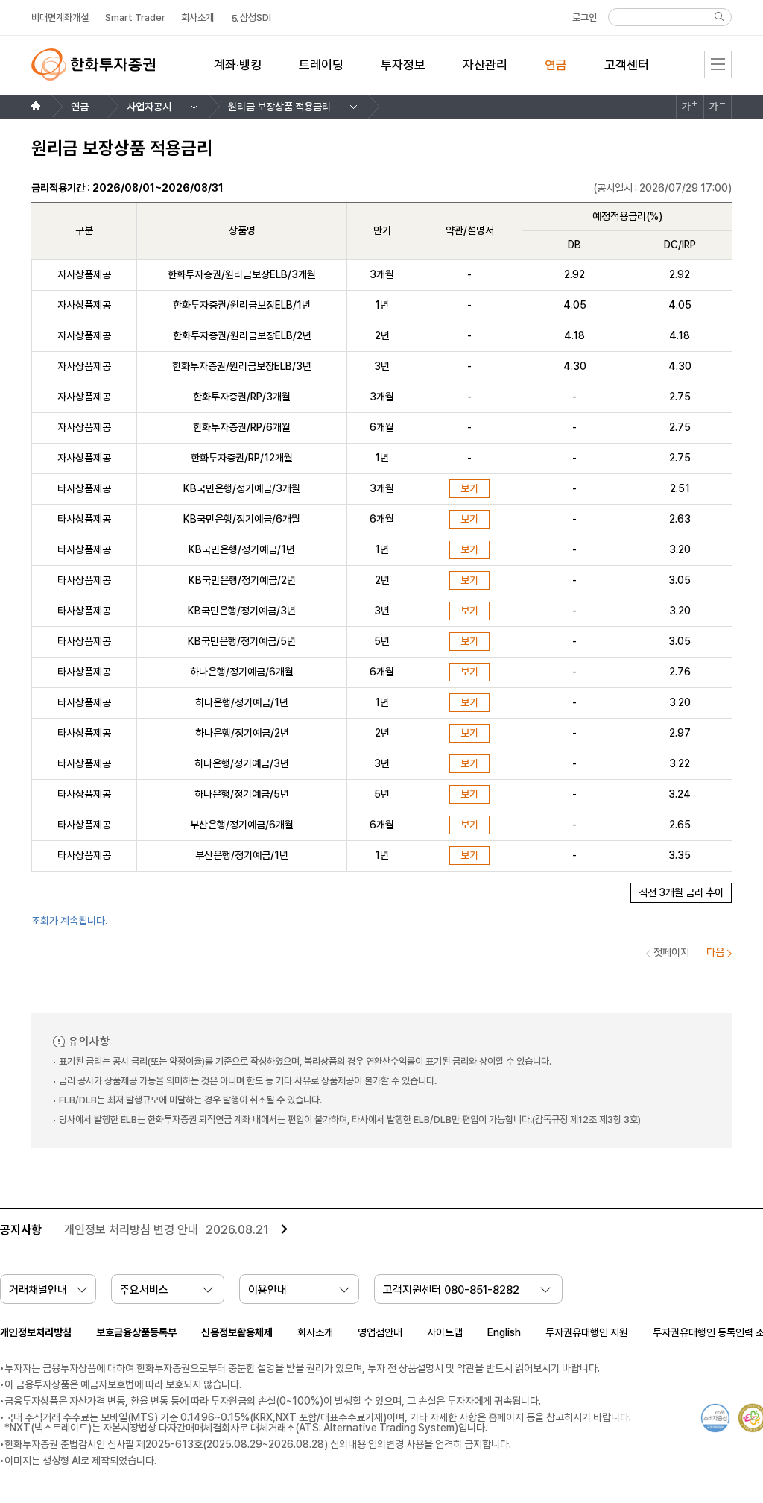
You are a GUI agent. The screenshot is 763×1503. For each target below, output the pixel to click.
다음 (715, 952)
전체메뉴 (718, 64)
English (504, 1332)
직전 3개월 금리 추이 (681, 892)
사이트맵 (445, 1332)
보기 (469, 488)
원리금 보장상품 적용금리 (279, 107)
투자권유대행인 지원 (586, 1332)
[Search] (719, 16)
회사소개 (315, 1332)
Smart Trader (135, 17)
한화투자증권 (93, 64)
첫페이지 (671, 952)
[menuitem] (238, 74)
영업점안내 (380, 1332)
